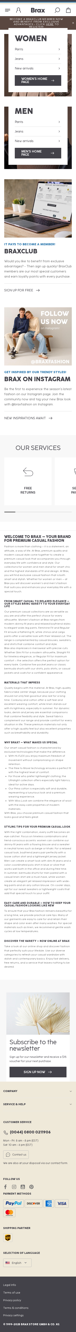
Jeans (19, 59)
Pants (19, 49)
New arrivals (24, 68)
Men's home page (31, 153)
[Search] (57, 10)
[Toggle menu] (7, 10)
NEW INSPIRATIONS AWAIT (25, 418)
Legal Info (9, 1285)
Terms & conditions (15, 1307)
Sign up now (34, 1072)
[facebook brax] (5, 1187)
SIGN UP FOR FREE (18, 290)
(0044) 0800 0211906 (30, 1132)
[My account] (18, 10)
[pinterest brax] (31, 1187)
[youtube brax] (22, 1187)
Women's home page (34, 80)
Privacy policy (12, 1300)
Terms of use (11, 1292)
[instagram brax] (14, 1187)
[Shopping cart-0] (68, 10)
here (50, 24)
